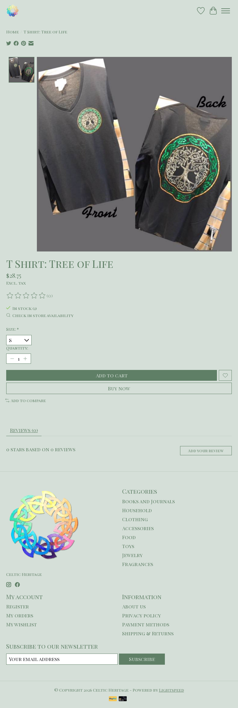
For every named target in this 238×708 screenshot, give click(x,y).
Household (137, 510)
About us (134, 606)
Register (17, 606)
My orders (19, 615)
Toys (128, 546)
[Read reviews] (26, 295)
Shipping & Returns (148, 633)
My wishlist (21, 624)
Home (12, 31)
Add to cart (112, 375)
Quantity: (17, 347)
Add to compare (28, 400)
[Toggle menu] (225, 11)
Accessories (138, 528)
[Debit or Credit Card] (123, 699)
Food (129, 537)
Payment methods (145, 624)
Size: (12, 329)
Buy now (119, 388)
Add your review (205, 450)
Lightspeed (171, 690)
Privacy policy (141, 615)
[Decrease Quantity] (12, 359)
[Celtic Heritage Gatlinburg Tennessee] (12, 10)
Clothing (135, 519)
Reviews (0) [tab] (24, 430)
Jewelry (132, 555)
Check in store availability (42, 315)
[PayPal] (113, 699)
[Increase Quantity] (25, 359)
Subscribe (142, 659)
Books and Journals (148, 501)
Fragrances (137, 564)
